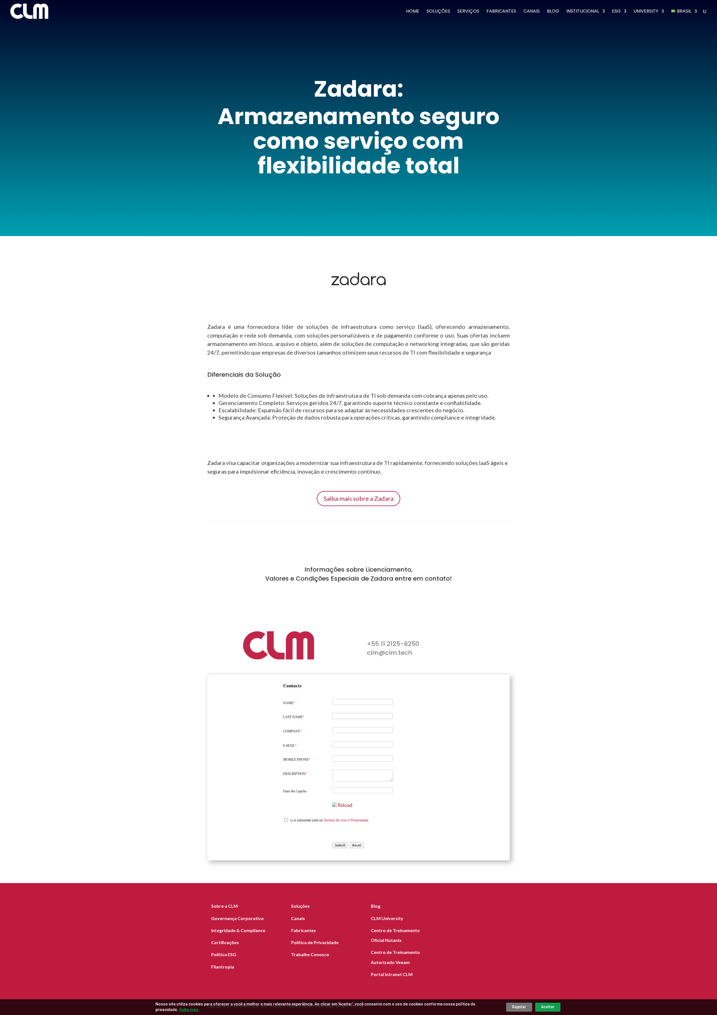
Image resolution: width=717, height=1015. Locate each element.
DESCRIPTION (295, 774)
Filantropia (222, 966)
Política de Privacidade (315, 942)
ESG (616, 11)
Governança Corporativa (237, 918)
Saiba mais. (189, 1009)
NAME (289, 703)
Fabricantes (501, 11)
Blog (553, 11)
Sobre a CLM (224, 906)
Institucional (582, 11)
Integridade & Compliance (238, 930)
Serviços (468, 11)
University (646, 11)
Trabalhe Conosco (310, 954)
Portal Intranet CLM (392, 974)
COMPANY (292, 731)
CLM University (387, 918)
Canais (531, 11)
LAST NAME (293, 717)
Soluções (438, 11)
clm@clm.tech (389, 652)
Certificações (225, 942)
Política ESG (223, 954)
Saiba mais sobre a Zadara (358, 498)
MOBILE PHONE (296, 760)
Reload (344, 805)
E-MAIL (290, 746)
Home (412, 11)
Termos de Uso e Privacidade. (346, 820)
